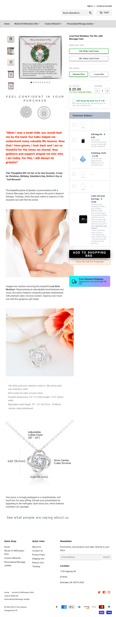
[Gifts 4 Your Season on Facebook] (104, 592)
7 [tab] (45, 82)
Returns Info (38, 562)
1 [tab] (31, 82)
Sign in (90, 6)
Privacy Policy (38, 554)
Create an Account (104, 6)
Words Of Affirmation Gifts (26, 24)
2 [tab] (33, 82)
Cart (106, 12)
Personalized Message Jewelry (80, 24)
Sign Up (106, 557)
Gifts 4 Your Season (19, 607)
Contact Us (37, 550)
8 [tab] (47, 82)
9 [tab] (49, 82)
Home (7, 24)
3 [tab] (36, 82)
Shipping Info (38, 558)
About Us (36, 547)
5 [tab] (40, 82)
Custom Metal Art (53, 24)
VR (16, 610)
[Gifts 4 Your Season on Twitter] (99, 592)
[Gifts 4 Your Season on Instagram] (109, 592)
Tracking (36, 566)
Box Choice (74, 68)
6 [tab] (42, 82)
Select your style (76, 45)
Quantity (98, 86)
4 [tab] (38, 82)
